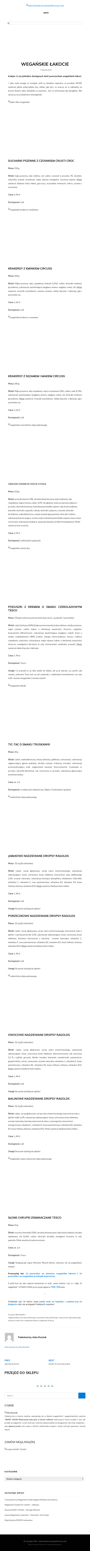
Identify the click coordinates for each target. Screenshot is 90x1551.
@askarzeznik (15, 1426)
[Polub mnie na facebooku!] (38, 1385)
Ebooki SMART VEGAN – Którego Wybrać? (22, 1510)
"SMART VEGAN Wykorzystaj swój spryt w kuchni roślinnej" (29, 1419)
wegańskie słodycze (46, 1320)
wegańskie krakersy (31, 1320)
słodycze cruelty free (16, 1320)
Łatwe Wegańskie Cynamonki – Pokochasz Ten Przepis (27, 1515)
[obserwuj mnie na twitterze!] (52, 1385)
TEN (53, 1287)
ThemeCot (42, 1544)
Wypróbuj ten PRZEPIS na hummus (19, 1520)
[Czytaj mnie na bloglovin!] (49, 1385)
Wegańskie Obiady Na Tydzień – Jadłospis (22, 1505)
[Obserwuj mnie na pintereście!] (45, 1385)
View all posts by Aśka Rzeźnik (17, 1347)
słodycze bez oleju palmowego (70, 1318)
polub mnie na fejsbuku (51, 1301)
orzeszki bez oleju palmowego (47, 1318)
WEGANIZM (20, 1315)
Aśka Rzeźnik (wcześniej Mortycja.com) (52, 1541)
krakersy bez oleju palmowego (25, 1318)
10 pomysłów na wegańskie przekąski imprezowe (45, 1275)
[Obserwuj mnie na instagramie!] (41, 1385)
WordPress (58, 1544)
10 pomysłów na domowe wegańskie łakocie (51, 1273)
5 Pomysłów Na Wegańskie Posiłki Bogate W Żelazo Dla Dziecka (31, 1500)
